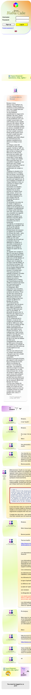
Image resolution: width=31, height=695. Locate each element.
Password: (5, 20)
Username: (6, 17)
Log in (22, 24)
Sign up (8, 24)
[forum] (16, 14)
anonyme (17, 397)
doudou (12, 661)
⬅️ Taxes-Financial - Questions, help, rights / (11, 669)
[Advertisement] (15, 50)
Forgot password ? (8, 28)
